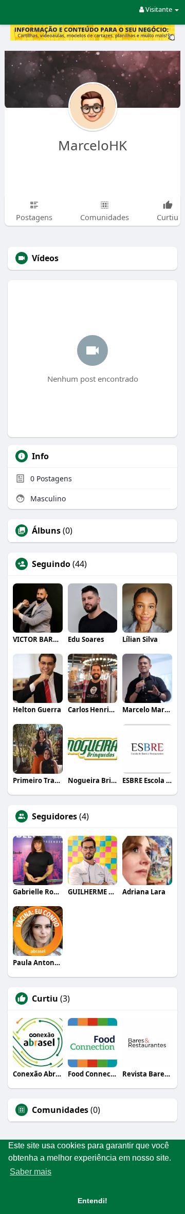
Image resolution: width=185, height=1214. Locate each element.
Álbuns (46, 530)
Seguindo (51, 564)
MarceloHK (92, 145)
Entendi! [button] (92, 1201)
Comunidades (60, 1110)
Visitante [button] (159, 9)
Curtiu (45, 998)
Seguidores (54, 816)
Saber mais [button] (30, 1171)
